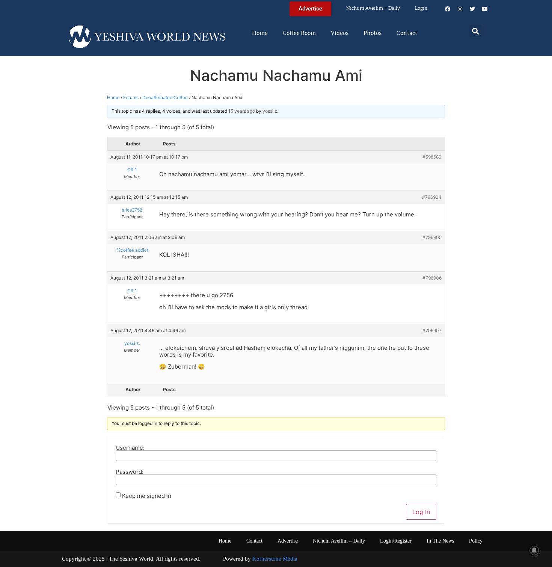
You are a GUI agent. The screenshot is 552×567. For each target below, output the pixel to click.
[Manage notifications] (534, 550)
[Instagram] (460, 9)
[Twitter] (472, 9)
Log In (421, 512)
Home (260, 33)
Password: (129, 472)
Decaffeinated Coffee (165, 97)
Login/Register (396, 541)
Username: (130, 448)
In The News (440, 541)
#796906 (432, 278)
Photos (372, 33)
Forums (131, 97)
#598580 (432, 157)
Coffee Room (299, 33)
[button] (475, 31)
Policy (476, 541)
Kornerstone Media (274, 559)
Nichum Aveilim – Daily (373, 8)
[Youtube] (485, 9)
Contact (407, 33)
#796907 (432, 330)
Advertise (288, 541)
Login (421, 8)
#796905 (432, 237)
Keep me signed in (146, 496)
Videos (339, 33)
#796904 (432, 197)
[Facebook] (447, 9)
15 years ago (241, 111)
